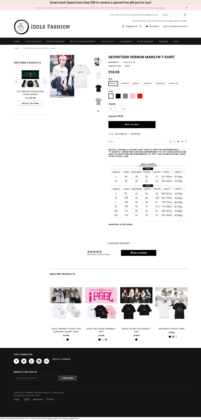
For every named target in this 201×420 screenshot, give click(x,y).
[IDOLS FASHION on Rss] (46, 361)
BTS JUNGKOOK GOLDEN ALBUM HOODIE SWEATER (30, 92)
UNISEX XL (148, 83)
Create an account (179, 26)
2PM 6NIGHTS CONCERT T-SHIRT (171, 329)
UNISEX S (113, 83)
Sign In (166, 26)
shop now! (159, 8)
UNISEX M (125, 83)
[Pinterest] (182, 141)
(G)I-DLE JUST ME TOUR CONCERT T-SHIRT (136, 330)
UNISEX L (136, 83)
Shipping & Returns (121, 224)
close (186, 7)
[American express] (26, 399)
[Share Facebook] (174, 141)
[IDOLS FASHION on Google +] (31, 361)
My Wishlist (154, 26)
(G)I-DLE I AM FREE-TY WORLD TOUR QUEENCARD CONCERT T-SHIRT (66, 330)
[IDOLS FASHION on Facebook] (16, 361)
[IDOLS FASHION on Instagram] (39, 361)
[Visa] (16, 399)
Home (16, 48)
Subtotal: (112, 116)
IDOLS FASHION (121, 134)
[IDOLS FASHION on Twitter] (23, 361)
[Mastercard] (38, 399)
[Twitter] (178, 141)
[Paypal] (50, 399)
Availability (113, 62)
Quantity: (112, 104)
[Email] (171, 141)
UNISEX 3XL (173, 83)
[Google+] (186, 141)
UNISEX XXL (160, 83)
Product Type (114, 66)
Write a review (139, 252)
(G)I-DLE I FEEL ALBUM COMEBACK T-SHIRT (101, 330)
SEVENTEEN (136, 134)
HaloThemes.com (32, 396)
